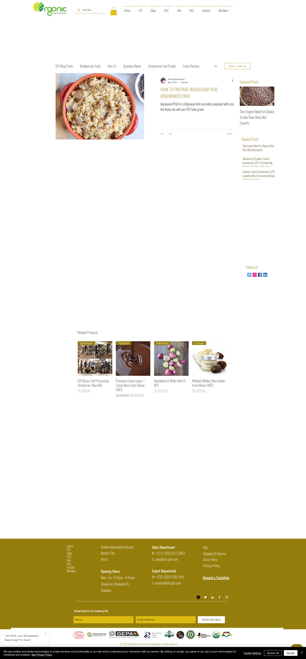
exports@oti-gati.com (168, 583)
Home (70, 546)
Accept (290, 653)
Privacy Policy (211, 565)
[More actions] (233, 80)
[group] (152, 369)
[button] (113, 11)
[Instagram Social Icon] (255, 275)
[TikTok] (198, 597)
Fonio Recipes (191, 66)
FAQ (69, 564)
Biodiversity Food (90, 66)
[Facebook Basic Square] (260, 275)
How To (111, 66)
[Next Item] (268, 96)
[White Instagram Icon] (226, 597)
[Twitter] (249, 275)
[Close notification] (45, 633)
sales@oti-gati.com (166, 559)
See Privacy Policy (42, 654)
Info (69, 560)
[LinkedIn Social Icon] (265, 275)
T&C (69, 556)
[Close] (302, 653)
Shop (69, 553)
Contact (71, 567)
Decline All (273, 653)
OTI (68, 549)
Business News (132, 66)
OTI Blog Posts (64, 66)
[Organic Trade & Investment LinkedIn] (212, 597)
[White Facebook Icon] (219, 597)
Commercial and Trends (162, 66)
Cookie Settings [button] (252, 653)
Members (71, 571)
